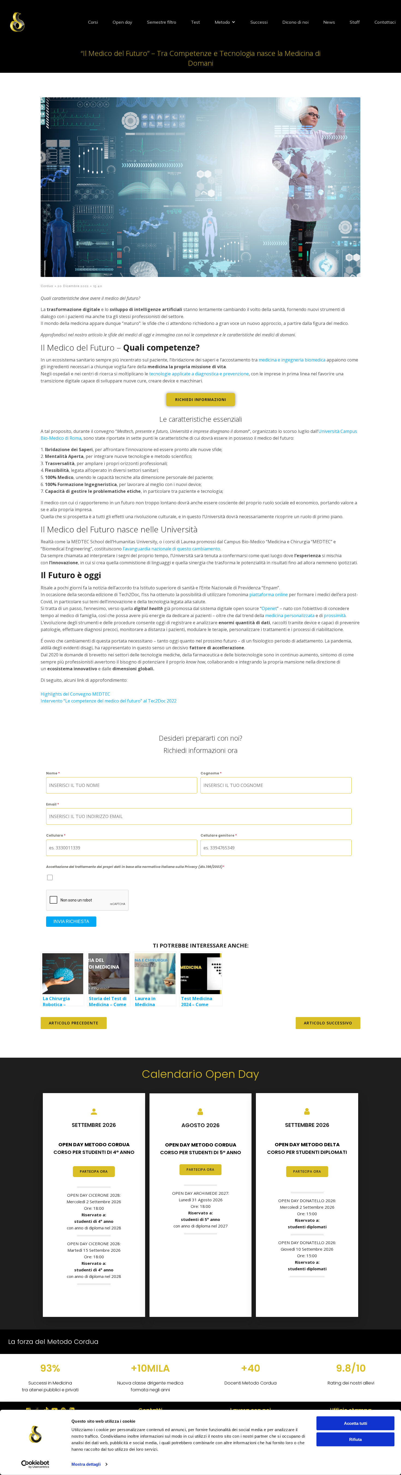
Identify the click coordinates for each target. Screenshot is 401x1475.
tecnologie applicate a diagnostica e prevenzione (199, 374)
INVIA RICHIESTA (71, 921)
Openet (269, 608)
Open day (122, 22)
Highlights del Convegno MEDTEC (75, 694)
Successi (259, 22)
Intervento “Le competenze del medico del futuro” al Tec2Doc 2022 (108, 701)
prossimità (335, 616)
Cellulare (55, 835)
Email (52, 804)
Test (195, 22)
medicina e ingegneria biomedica (292, 360)
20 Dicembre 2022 (73, 286)
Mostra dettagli (86, 1464)
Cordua (47, 286)
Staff (355, 22)
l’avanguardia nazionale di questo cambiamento (171, 549)
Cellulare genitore (218, 835)
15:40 (97, 286)
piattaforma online (268, 595)
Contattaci (385, 22)
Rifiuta (355, 1439)
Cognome (211, 773)
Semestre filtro (161, 22)
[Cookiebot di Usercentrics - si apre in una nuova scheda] (35, 1464)
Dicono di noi (295, 22)
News (329, 22)
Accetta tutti (355, 1423)
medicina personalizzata (290, 616)
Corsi (93, 22)
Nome (53, 773)
